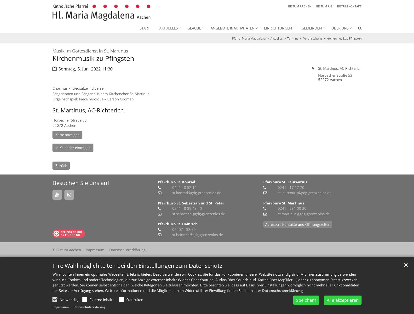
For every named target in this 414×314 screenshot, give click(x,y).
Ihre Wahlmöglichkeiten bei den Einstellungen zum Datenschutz (137, 265)
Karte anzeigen (67, 134)
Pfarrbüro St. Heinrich (178, 223)
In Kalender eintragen (73, 147)
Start (145, 28)
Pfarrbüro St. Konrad (176, 182)
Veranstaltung (312, 38)
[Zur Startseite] (101, 12)
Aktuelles (276, 38)
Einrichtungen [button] (278, 28)
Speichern (306, 300)
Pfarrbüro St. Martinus (283, 203)
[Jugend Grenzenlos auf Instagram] (69, 195)
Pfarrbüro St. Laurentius (285, 182)
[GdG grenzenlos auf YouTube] (57, 195)
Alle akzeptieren (343, 300)
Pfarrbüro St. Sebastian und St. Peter (191, 203)
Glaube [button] (194, 28)
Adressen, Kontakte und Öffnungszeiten (297, 224)
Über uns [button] (340, 28)
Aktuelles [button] (168, 28)
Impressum (60, 307)
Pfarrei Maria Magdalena (249, 38)
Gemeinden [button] (311, 28)
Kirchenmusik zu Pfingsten (344, 38)
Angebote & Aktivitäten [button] (232, 28)
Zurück (61, 165)
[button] (357, 29)
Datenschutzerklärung (282, 290)
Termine (293, 38)
